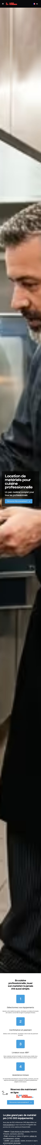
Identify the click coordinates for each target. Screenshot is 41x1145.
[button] (4, 4)
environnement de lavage (11, 1143)
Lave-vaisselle (15, 1141)
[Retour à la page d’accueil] (11, 4)
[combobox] (35, 4)
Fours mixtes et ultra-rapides (20, 1132)
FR (37, 4)
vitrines (17, 1138)
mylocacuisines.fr (9, 1125)
